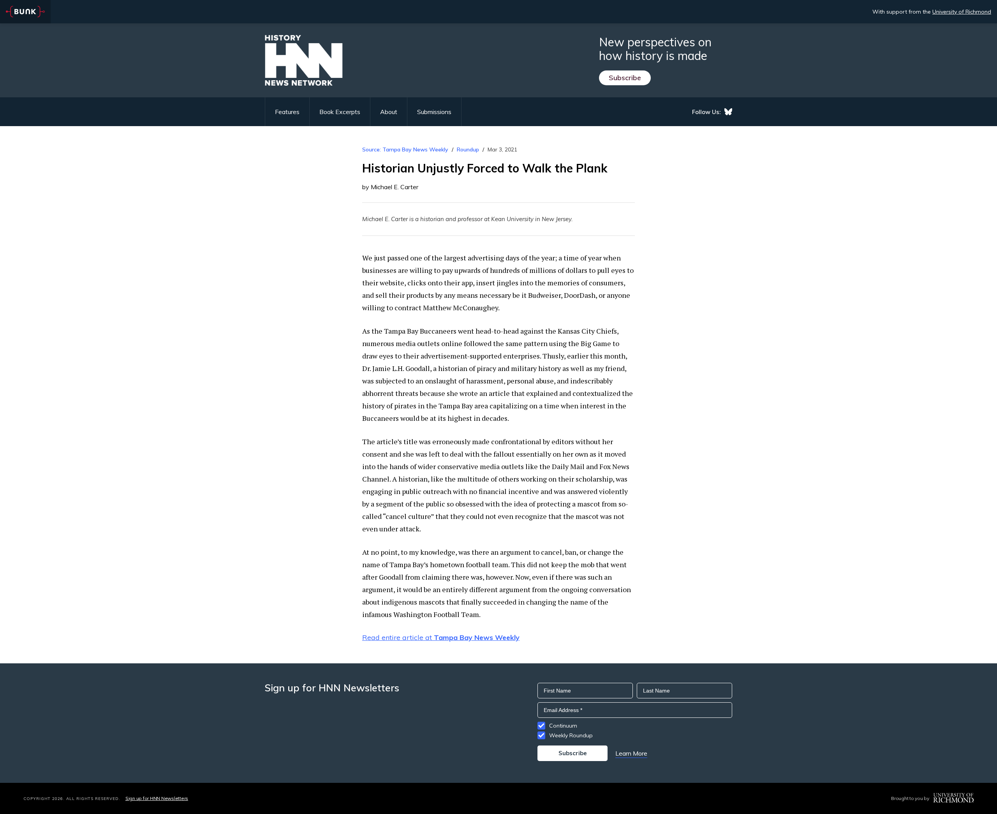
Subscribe (625, 77)
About (388, 112)
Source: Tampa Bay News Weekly (405, 149)
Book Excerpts (339, 112)
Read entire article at (441, 637)
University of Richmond (961, 11)
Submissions (434, 112)
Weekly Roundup (571, 735)
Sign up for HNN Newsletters (156, 798)
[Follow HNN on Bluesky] (728, 112)
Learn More (631, 753)
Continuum (563, 725)
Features (287, 112)
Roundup (468, 149)
